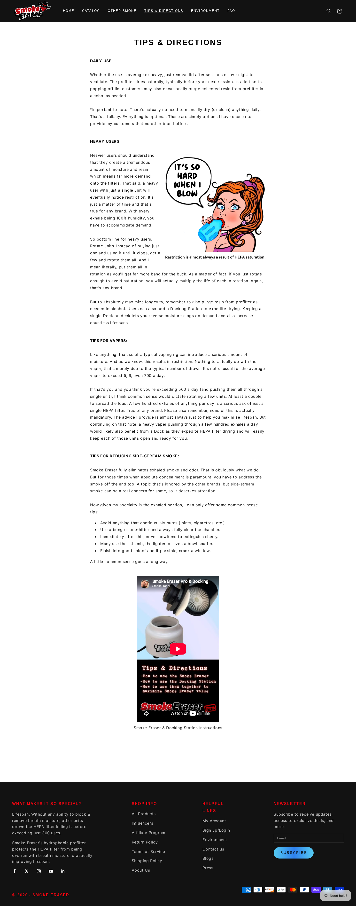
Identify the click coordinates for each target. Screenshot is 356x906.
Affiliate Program (148, 832)
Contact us (213, 849)
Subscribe (293, 852)
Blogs (207, 858)
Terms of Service (148, 851)
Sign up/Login (216, 830)
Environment (214, 839)
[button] (329, 11)
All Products (144, 813)
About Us (141, 870)
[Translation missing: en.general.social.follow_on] (14, 872)
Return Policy (145, 842)
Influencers (142, 823)
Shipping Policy (147, 860)
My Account (214, 820)
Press (207, 867)
